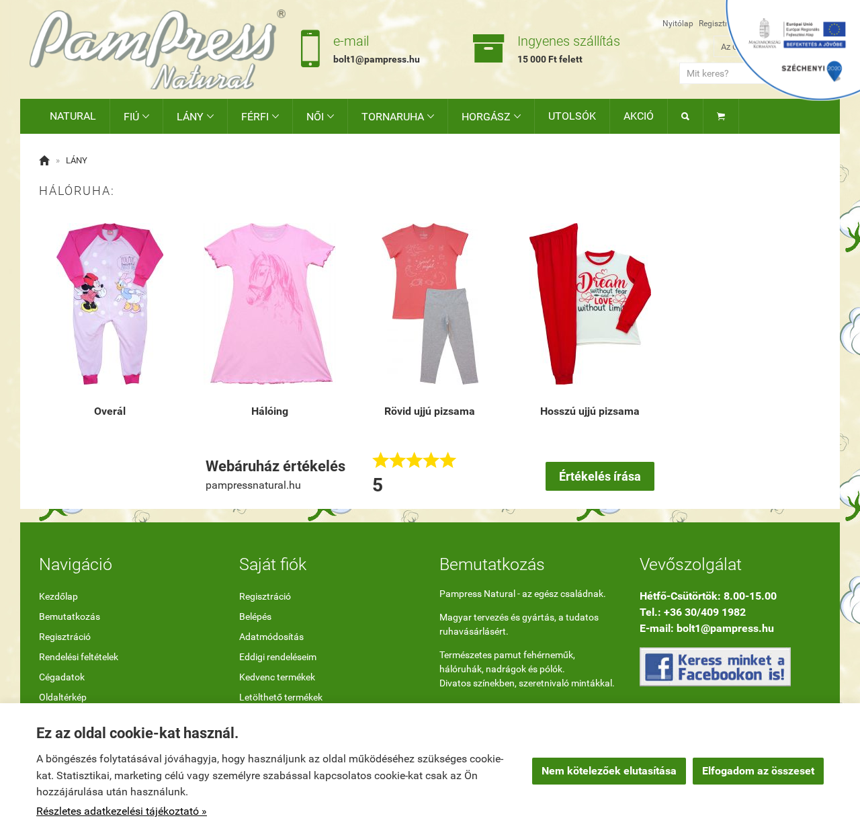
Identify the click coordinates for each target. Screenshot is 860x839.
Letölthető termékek (280, 697)
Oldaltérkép (63, 697)
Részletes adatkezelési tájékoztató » (121, 811)
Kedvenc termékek (277, 677)
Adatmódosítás (271, 636)
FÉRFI (260, 116)
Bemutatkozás (69, 616)
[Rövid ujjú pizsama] (430, 304)
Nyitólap (677, 23)
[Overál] (109, 304)
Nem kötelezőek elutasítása (609, 770)
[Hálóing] (269, 304)
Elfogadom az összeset (758, 770)
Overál (110, 411)
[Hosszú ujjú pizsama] (589, 304)
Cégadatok (62, 677)
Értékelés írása (600, 476)
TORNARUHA (397, 116)
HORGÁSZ (491, 116)
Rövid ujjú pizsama (429, 411)
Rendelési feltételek (78, 656)
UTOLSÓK (572, 116)
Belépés (255, 616)
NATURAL (73, 116)
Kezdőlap (58, 596)
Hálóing (269, 411)
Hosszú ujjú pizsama (590, 411)
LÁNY (195, 116)
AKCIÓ (639, 116)
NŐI (320, 116)
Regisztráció (721, 23)
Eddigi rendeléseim (277, 656)
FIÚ (136, 116)
